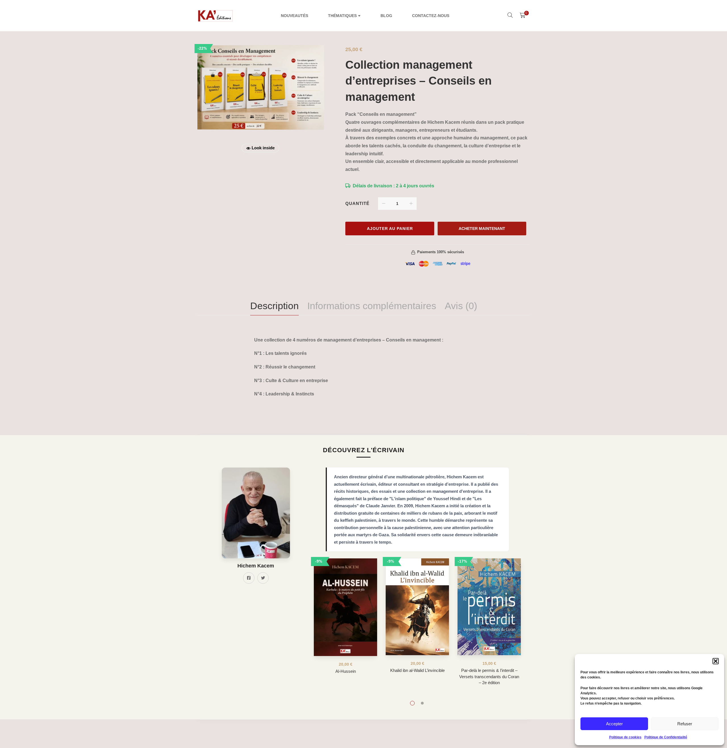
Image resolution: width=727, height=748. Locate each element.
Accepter (614, 723)
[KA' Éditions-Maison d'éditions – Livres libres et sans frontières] (215, 15)
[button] (715, 661)
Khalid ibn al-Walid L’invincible (417, 670)
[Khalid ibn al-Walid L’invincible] (417, 606)
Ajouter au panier (390, 228)
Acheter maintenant (482, 228)
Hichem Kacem (255, 566)
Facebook (248, 578)
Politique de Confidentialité (665, 737)
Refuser (684, 723)
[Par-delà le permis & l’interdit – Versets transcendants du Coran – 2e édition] (489, 606)
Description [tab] (274, 305)
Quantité (357, 203)
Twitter (263, 578)
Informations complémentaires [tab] (371, 305)
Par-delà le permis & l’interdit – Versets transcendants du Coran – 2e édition (489, 676)
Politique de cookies (625, 737)
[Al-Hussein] (345, 607)
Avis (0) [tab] (461, 305)
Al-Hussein (345, 671)
